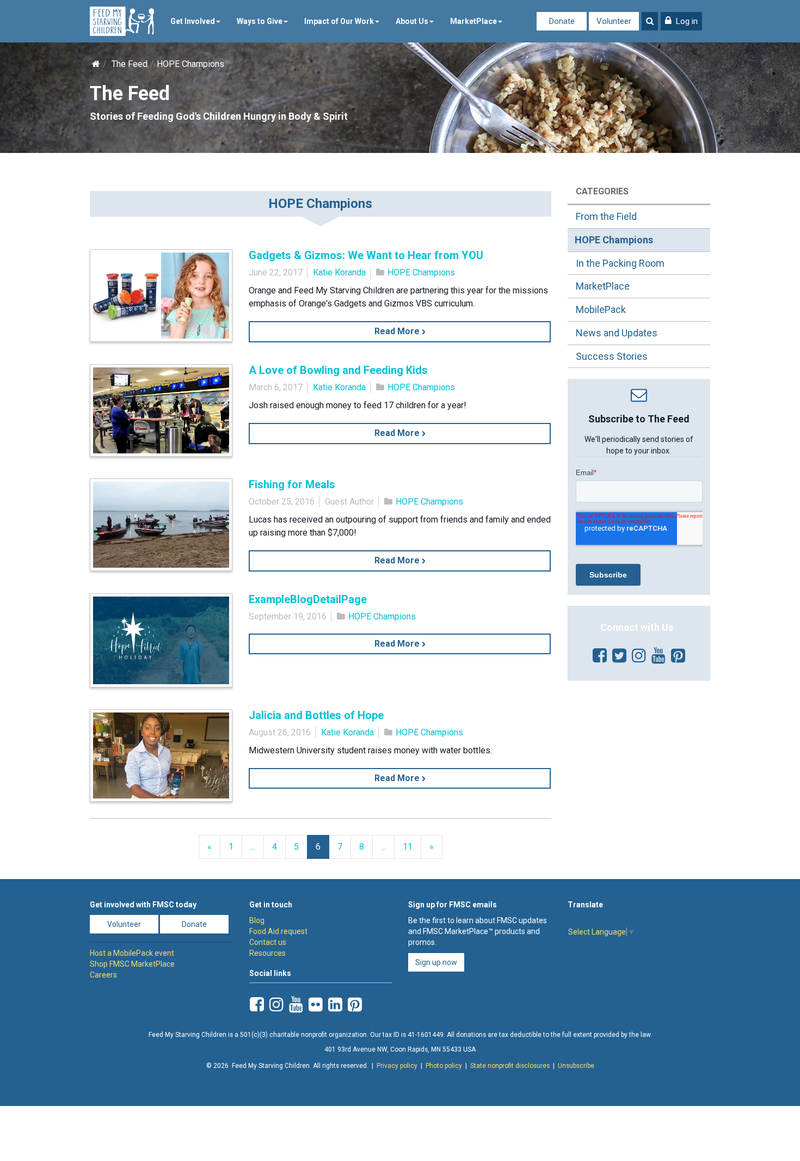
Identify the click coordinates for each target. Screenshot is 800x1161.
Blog (256, 920)
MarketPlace (473, 21)
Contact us (267, 942)
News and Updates (616, 333)
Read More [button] (398, 331)
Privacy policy (397, 1066)
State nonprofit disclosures (510, 1066)
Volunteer (613, 21)
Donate (562, 21)
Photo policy (444, 1066)
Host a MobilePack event (132, 953)
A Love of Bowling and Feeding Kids (338, 370)
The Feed (129, 64)
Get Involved (192, 21)
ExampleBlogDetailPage (308, 599)
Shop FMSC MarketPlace (132, 964)
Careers (103, 974)
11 (408, 846)
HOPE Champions (421, 272)
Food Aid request (278, 931)
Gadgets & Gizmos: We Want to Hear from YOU (366, 255)
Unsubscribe (576, 1066)
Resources (267, 953)
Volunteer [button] (124, 924)
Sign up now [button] (436, 962)
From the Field (606, 216)
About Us (412, 21)
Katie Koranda (339, 272)
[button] (681, 21)
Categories (602, 191)
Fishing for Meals (292, 484)
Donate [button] (194, 924)
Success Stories (612, 356)
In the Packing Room (620, 263)
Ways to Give (259, 21)
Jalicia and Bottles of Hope (316, 715)
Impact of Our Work (339, 21)
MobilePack (601, 309)
